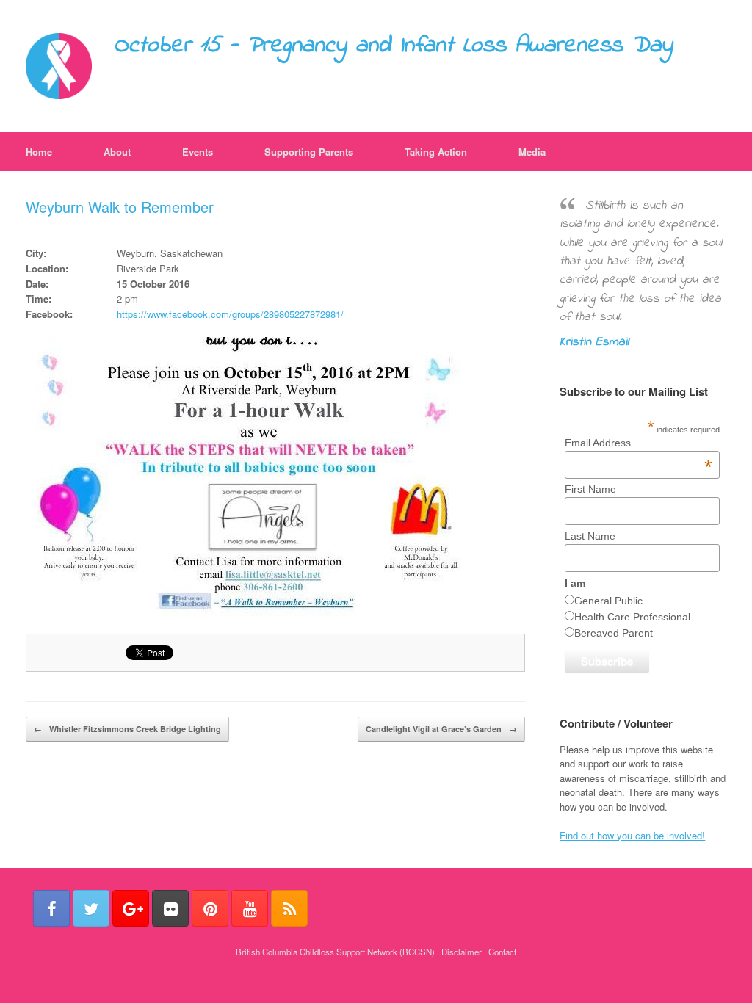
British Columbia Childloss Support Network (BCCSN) (335, 951)
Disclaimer (461, 951)
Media (532, 152)
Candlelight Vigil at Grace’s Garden (441, 728)
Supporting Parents (308, 152)
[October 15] (59, 66)
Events (197, 152)
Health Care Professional (632, 617)
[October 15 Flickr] (170, 908)
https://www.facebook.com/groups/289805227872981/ (230, 314)
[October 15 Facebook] (51, 908)
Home (39, 152)
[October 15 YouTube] (249, 908)
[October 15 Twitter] (91, 908)
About (117, 152)
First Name (590, 489)
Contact (502, 951)
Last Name (590, 536)
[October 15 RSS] (289, 908)
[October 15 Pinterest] (210, 908)
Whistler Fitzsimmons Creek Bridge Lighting (127, 728)
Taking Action (436, 152)
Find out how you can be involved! (632, 835)
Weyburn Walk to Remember (120, 206)
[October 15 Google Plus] (130, 908)
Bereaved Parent (613, 633)
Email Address (638, 443)
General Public (608, 600)
